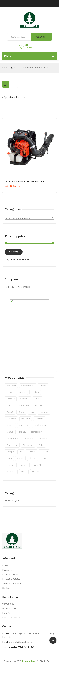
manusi (10, 432)
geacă (10, 412)
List (14, 84)
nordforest (36, 432)
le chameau (40, 425)
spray (44, 458)
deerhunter (23, 405)
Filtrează (13, 252)
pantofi (43, 438)
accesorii (11, 385)
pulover (31, 451)
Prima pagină (8, 67)
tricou (10, 465)
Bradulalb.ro (28, 661)
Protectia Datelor (11, 579)
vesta (24, 471)
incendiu (25, 418)
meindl (22, 432)
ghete (21, 412)
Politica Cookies (10, 574)
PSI (6, 178)
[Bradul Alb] (29, 20)
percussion (12, 445)
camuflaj (24, 399)
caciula (35, 392)
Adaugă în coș (16, 191)
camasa (11, 399)
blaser (43, 385)
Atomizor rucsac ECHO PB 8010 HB (24, 181)
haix (32, 412)
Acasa (5, 565)
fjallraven (39, 405)
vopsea (35, 471)
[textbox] (29, 218)
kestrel (10, 425)
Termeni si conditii (11, 583)
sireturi (32, 458)
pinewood (28, 445)
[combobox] (29, 217)
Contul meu (8, 604)
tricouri (22, 465)
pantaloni (29, 438)
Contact (6, 588)
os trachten (13, 438)
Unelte (11, 178)
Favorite (6, 613)
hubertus (11, 418)
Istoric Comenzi (10, 608)
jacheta (39, 418)
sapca (20, 458)
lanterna (23, 425)
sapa (9, 458)
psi (20, 451)
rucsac (44, 451)
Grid (5, 84)
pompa (10, 451)
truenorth (36, 465)
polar (41, 445)
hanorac (44, 412)
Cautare (41, 36)
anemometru (27, 385)
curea (9, 405)
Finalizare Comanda (12, 617)
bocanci (22, 392)
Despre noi (7, 570)
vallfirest (11, 471)
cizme (37, 399)
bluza (9, 392)
